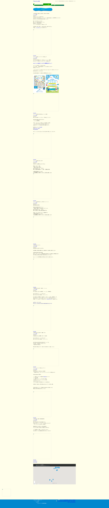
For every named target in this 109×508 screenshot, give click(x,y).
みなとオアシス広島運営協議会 (41, 503)
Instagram (44, 376)
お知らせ (37, 502)
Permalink (34, 55)
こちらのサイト (38, 27)
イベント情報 (35, 14)
